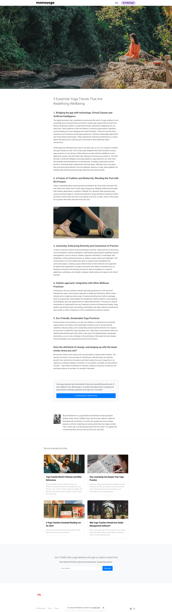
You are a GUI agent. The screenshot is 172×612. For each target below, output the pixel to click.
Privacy (56, 608)
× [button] (103, 607)
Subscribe (107, 568)
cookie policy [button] (96, 608)
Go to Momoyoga (128, 3)
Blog (116, 3)
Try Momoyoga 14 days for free (86, 396)
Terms (50, 608)
